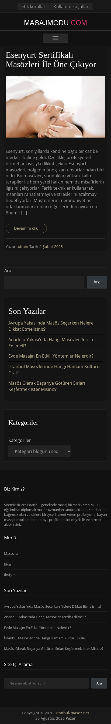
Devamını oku (26, 228)
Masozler (11, 553)
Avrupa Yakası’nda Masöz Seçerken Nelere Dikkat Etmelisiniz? (53, 606)
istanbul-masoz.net (71, 712)
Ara (7, 270)
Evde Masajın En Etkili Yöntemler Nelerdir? (50, 356)
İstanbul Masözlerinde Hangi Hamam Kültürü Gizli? (44, 638)
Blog (7, 564)
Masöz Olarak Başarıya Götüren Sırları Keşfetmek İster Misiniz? (46, 386)
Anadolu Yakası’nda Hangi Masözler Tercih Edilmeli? (45, 616)
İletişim (10, 574)
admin (23, 246)
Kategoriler (19, 440)
